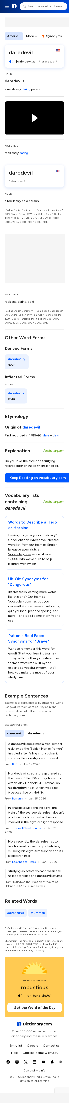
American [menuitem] (14, 36)
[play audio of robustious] (20, 995)
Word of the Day (34, 980)
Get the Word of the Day (34, 1007)
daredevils (14, 81)
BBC (14, 764)
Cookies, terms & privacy (40, 1053)
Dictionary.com (14, 6)
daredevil (31, 427)
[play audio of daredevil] (11, 61)
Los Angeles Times (24, 862)
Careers (32, 1045)
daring (26, 89)
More (30, 36)
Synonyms (54, 36)
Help (14, 1053)
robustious (34, 987)
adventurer (15, 913)
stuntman (38, 913)
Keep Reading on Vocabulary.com (38, 478)
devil (56, 435)
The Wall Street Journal (27, 828)
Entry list (15, 1045)
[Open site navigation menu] (7, 6)
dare (46, 435)
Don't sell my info (35, 1070)
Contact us (51, 1045)
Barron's (17, 798)
